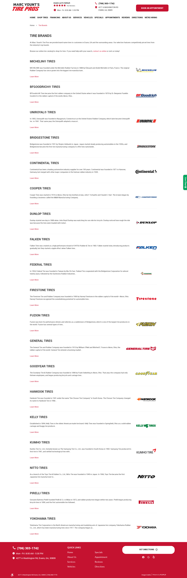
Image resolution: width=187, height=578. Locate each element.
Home (32, 17)
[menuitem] (32, 17)
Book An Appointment (152, 8)
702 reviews (71, 6)
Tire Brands (43, 25)
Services (77, 17)
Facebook (143, 558)
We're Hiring (151, 17)
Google (148, 558)
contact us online (99, 51)
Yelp (153, 558)
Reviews (126, 17)
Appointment (101, 557)
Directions (137, 17)
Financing (55, 17)
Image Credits (146, 575)
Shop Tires (42, 17)
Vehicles (88, 17)
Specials (98, 17)
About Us (66, 17)
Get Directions (146, 549)
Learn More (34, 76)
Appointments (112, 17)
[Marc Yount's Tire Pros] (25, 7)
